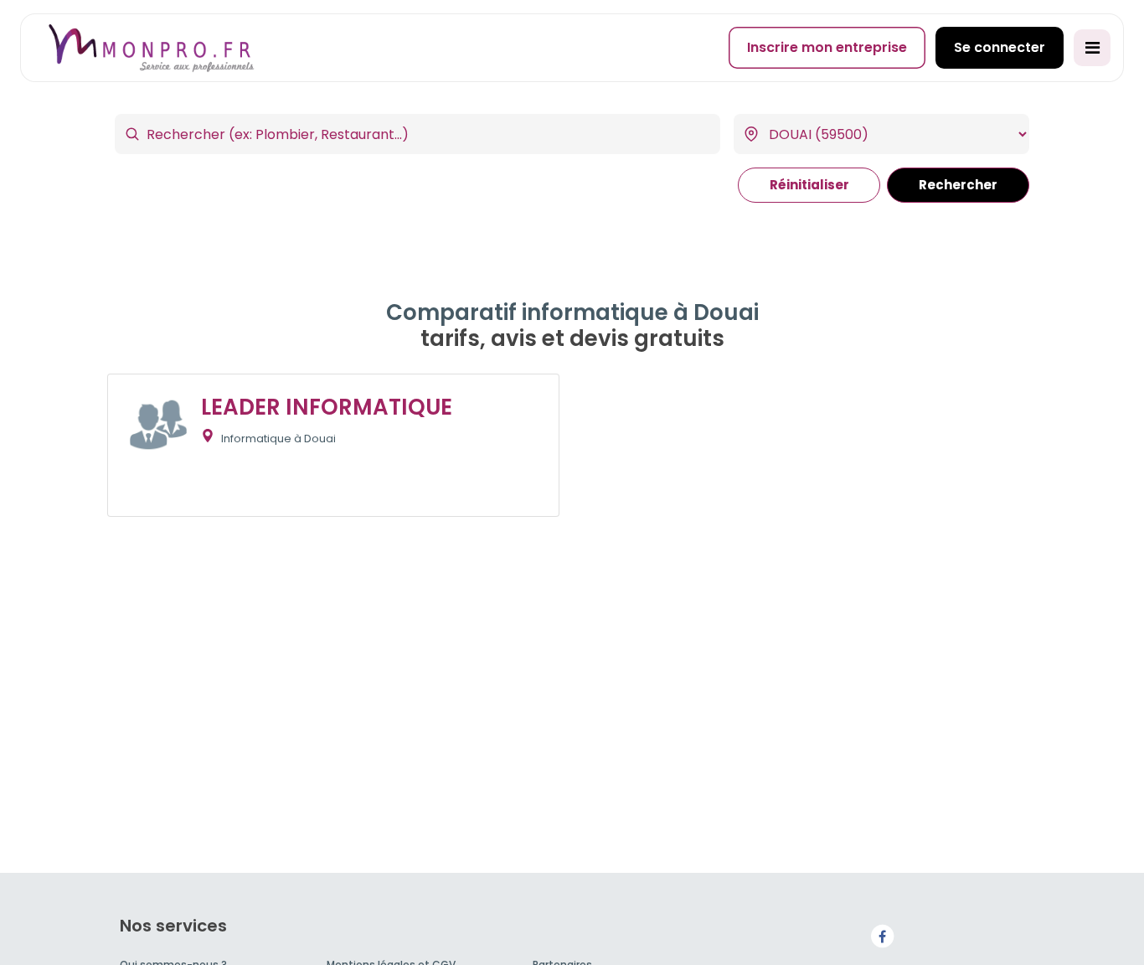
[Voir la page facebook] (881, 935)
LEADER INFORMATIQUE (326, 407)
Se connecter (999, 47)
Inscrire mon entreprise (827, 47)
